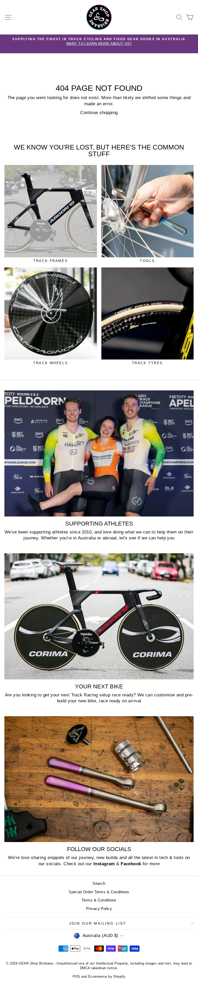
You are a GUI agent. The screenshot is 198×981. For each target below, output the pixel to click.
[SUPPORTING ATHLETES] (99, 453)
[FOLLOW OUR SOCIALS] (99, 779)
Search (99, 883)
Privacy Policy (99, 908)
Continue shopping (99, 112)
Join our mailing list (97, 923)
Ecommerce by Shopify (107, 976)
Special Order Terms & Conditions (99, 892)
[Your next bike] (99, 616)
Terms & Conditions (99, 900)
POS (76, 976)
